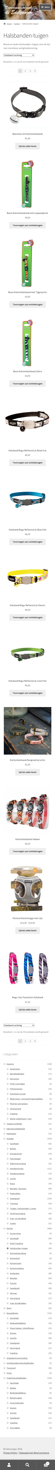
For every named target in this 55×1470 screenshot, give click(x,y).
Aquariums (15, 1069)
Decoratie (14, 1078)
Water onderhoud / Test (21, 1118)
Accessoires (15, 1233)
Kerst (9, 1308)
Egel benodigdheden (16, 1128)
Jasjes (13, 1178)
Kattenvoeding (17, 1268)
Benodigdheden (17, 1073)
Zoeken (27, 1465)
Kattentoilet (15, 1263)
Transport (11, 1368)
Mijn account (9, 1465)
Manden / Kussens (18, 1188)
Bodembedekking (18, 1323)
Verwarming (15, 1108)
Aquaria (10, 1064)
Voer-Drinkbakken (18, 1303)
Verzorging (15, 1298)
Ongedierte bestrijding (17, 1358)
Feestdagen (15, 1158)
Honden (10, 1138)
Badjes (13, 1388)
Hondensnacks (16, 1168)
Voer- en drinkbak (18, 1218)
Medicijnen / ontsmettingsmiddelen (26, 1099)
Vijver (9, 1373)
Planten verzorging (18, 1103)
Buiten (13, 1148)
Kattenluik (15, 1258)
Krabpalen (14, 1273)
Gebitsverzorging (18, 1163)
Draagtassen (16, 1153)
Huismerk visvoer (18, 1094)
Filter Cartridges (17, 1083)
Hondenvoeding (17, 1173)
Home (9, 23)
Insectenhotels (17, 1403)
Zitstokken (15, 1428)
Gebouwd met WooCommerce (34, 1452)
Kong (12, 1183)
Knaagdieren (12, 1313)
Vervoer (13, 1293)
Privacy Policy (10, 1452)
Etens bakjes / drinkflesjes (22, 1328)
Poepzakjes (15, 1193)
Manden (13, 1278)
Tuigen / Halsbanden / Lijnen (23, 1208)
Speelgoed (15, 1198)
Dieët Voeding (16, 1243)
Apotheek (14, 1143)
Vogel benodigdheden (16, 1378)
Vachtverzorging (17, 1213)
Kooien (13, 1333)
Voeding (13, 1113)
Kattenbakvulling (18, 1253)
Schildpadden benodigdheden (20, 1363)
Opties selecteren (28, 146)
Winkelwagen (42, 1462)
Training (14, 1203)
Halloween (11, 1133)
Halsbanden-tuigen (19, 1248)
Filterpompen (16, 1089)
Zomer (13, 1223)
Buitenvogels (16, 1398)
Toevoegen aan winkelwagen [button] (28, 225)
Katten (17, 23)
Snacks (13, 1283)
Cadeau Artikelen (14, 1123)
